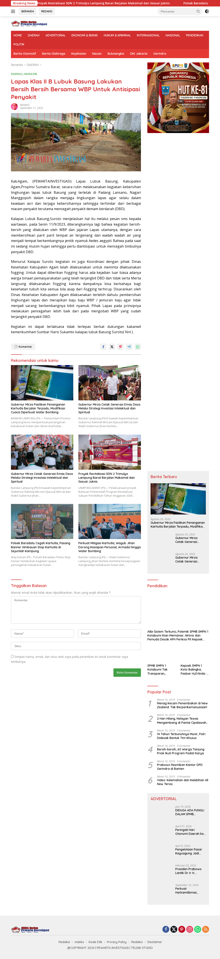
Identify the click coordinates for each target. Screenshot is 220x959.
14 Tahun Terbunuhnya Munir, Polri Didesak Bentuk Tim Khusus (181, 736)
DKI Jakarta (138, 54)
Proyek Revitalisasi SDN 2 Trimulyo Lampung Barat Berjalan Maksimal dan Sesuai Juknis (72, 3)
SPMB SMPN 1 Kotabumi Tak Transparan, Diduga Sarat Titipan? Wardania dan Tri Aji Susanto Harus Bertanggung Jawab (161, 669)
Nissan (97, 54)
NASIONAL (173, 35)
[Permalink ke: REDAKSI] (14, 106)
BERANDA (27, 11)
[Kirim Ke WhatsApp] (137, 347)
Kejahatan (78, 54)
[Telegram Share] (129, 347)
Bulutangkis (116, 54)
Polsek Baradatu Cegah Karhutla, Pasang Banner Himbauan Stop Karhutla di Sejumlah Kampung (40, 547)
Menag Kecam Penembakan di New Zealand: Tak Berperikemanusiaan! (182, 705)
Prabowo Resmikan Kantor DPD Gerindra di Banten (180, 767)
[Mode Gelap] (207, 11)
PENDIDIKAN (194, 35)
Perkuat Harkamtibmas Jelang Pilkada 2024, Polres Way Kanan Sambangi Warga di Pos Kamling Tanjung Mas (190, 890)
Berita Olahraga (53, 54)
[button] (198, 11)
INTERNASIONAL (148, 35)
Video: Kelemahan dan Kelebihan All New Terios (182, 782)
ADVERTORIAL (56, 35)
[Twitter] (173, 929)
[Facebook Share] (103, 347)
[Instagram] (189, 929)
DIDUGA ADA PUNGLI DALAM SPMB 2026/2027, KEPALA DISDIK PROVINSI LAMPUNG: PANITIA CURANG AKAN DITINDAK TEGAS (189, 812)
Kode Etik (95, 942)
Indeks (79, 942)
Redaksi (64, 942)
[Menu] (14, 11)
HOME (18, 35)
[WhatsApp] (197, 929)
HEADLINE (30, 74)
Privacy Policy (117, 942)
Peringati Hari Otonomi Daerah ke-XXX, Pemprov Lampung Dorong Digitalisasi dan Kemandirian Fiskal (190, 832)
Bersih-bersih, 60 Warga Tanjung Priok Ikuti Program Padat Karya (180, 751)
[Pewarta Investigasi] (29, 23)
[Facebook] (165, 929)
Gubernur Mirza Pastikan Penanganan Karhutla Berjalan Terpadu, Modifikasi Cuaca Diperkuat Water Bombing (38, 408)
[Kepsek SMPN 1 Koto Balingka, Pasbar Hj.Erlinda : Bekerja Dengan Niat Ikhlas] (195, 654)
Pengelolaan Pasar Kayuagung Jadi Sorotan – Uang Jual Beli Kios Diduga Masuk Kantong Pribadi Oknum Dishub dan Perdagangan (190, 851)
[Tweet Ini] (112, 347)
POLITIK (19, 44)
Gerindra (159, 54)
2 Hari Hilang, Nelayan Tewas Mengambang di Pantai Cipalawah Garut (181, 720)
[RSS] (205, 929)
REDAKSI (46, 11)
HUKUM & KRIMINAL (117, 35)
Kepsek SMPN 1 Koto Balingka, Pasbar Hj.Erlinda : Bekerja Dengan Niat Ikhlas (194, 669)
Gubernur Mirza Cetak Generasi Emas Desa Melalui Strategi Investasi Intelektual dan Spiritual (109, 408)
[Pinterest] (181, 929)
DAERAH (34, 35)
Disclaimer (154, 942)
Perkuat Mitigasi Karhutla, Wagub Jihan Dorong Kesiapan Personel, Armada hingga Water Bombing (109, 547)
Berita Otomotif (25, 54)
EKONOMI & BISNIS (85, 35)
